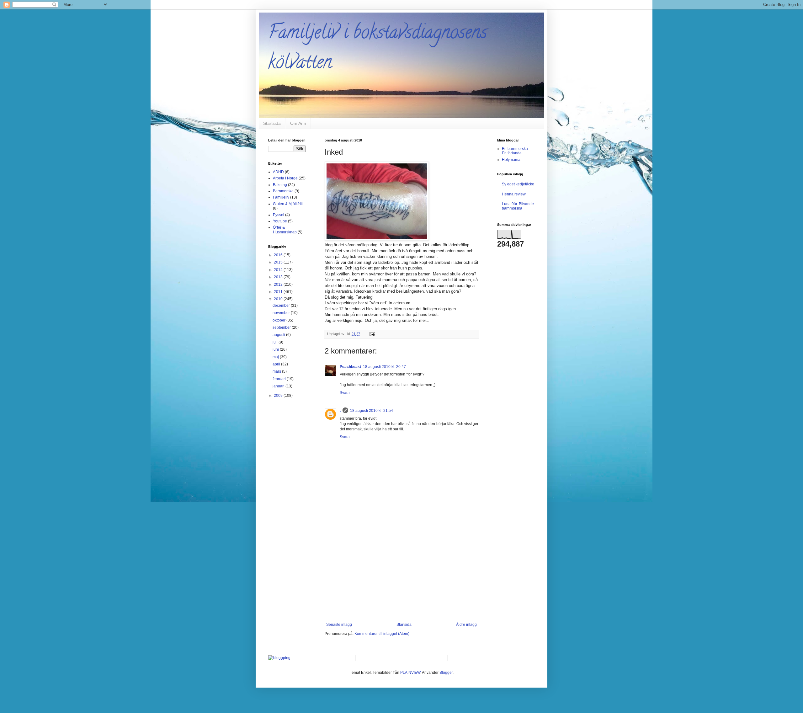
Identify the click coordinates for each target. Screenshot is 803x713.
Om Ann (298, 123)
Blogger (446, 672)
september (282, 327)
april (277, 364)
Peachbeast (350, 366)
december (282, 305)
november (282, 313)
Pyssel (278, 215)
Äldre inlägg (466, 624)
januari (279, 386)
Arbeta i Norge (285, 178)
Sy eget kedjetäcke (518, 184)
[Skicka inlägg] (372, 334)
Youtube (280, 221)
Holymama (511, 159)
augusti (279, 335)
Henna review (514, 194)
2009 (279, 395)
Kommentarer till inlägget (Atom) (381, 633)
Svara (345, 393)
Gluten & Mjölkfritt (288, 204)
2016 (279, 255)
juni (276, 349)
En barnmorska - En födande (516, 150)
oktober (279, 320)
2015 (279, 262)
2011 (279, 292)
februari (280, 379)
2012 (279, 284)
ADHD (278, 172)
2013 (279, 277)
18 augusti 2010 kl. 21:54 (371, 410)
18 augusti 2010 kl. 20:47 (384, 366)
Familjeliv (281, 197)
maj (276, 357)
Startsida (272, 123)
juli (276, 342)
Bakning (280, 185)
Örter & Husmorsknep (285, 229)
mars (277, 371)
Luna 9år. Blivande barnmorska (518, 206)
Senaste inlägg (339, 624)
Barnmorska (283, 191)
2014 (279, 270)
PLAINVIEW (410, 672)
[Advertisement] (401, 575)
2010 (279, 299)
